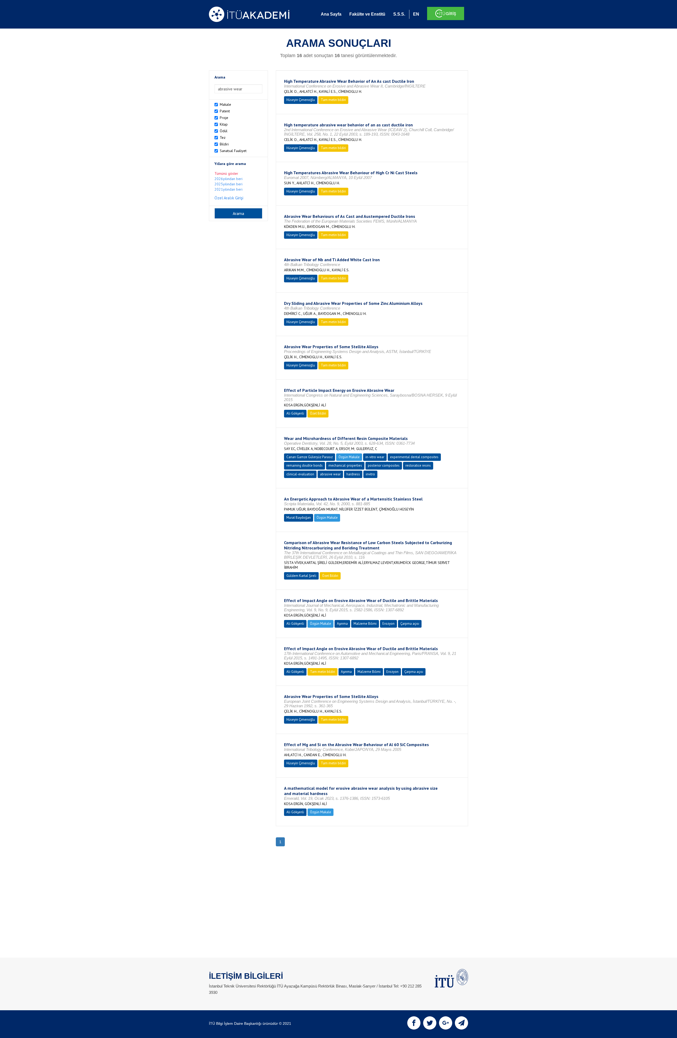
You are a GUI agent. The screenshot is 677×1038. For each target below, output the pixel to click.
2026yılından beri (228, 178)
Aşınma (342, 623)
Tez (223, 137)
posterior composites (384, 465)
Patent (225, 111)
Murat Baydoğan (298, 517)
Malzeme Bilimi (365, 623)
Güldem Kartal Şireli (301, 575)
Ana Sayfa (331, 14)
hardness (353, 474)
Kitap (224, 124)
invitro (370, 474)
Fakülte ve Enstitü (367, 14)
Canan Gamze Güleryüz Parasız (309, 457)
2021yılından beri (228, 189)
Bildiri (224, 144)
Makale (225, 104)
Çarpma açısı (409, 623)
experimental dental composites (414, 457)
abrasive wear (330, 474)
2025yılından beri (228, 184)
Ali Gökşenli (295, 413)
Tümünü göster (226, 173)
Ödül (223, 130)
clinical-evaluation (300, 474)
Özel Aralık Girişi (228, 197)
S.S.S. (399, 14)
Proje (224, 117)
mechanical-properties (345, 465)
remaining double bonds (304, 465)
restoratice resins (418, 465)
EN (416, 14)
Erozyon (388, 623)
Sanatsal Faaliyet (233, 150)
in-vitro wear (374, 457)
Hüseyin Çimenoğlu (300, 100)
